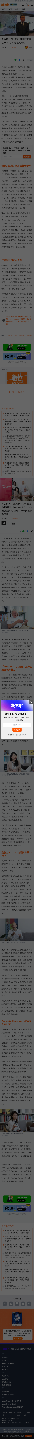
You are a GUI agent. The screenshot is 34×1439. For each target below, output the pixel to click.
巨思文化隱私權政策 (20, 735)
